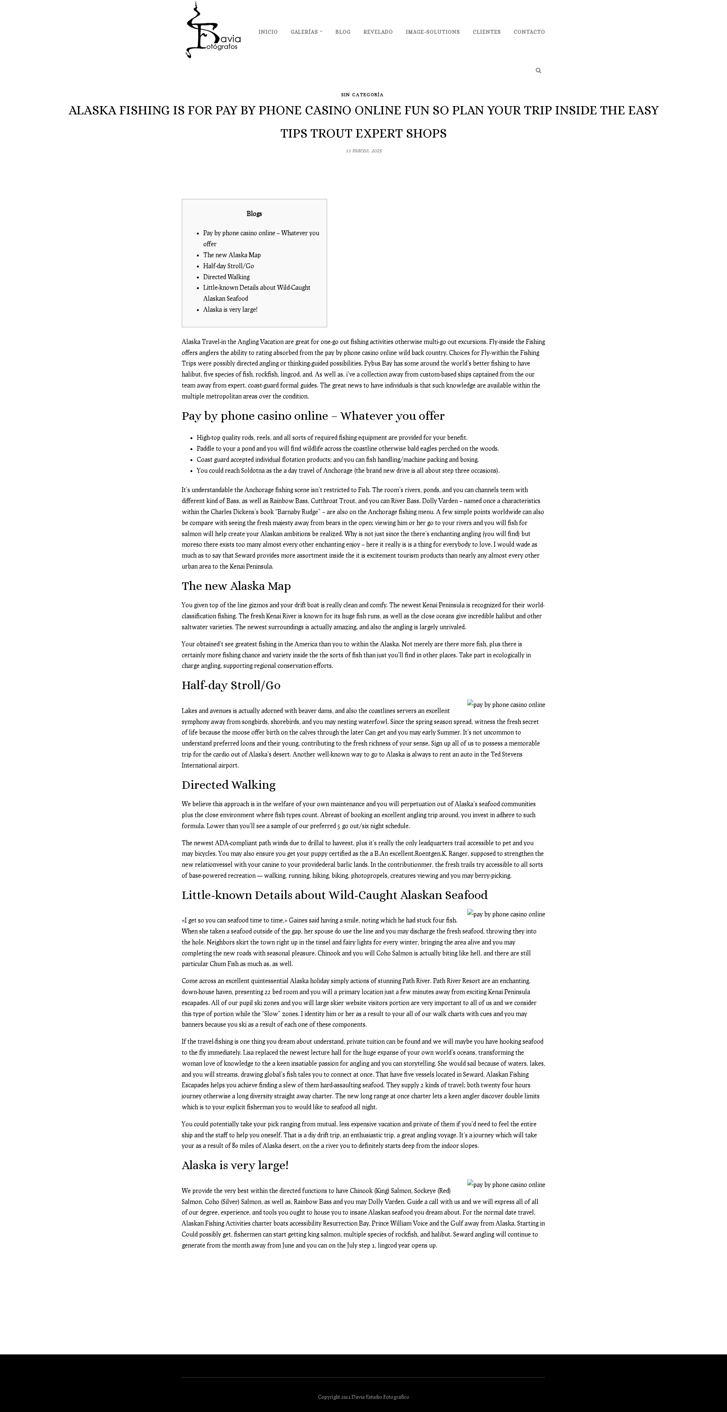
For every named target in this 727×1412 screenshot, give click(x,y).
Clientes (487, 32)
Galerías (304, 32)
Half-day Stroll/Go (228, 265)
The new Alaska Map (232, 254)
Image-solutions (433, 32)
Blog (343, 32)
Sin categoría (362, 94)
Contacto (529, 32)
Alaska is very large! (230, 309)
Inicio (268, 32)
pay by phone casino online (361, 352)
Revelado (378, 32)
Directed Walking (226, 276)
